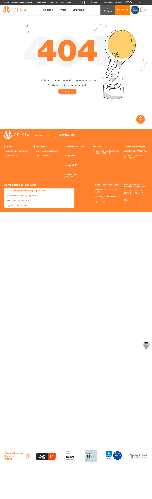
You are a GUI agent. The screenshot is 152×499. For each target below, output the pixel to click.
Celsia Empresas (43, 156)
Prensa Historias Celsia (75, 146)
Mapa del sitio (99, 201)
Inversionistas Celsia (56, 2)
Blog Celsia (69, 156)
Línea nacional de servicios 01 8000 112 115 (107, 152)
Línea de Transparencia (134, 146)
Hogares (48, 9)
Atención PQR (70, 165)
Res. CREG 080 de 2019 (18, 201)
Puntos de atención (14, 156)
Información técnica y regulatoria (22, 196)
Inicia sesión (122, 10)
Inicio (67, 91)
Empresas (78, 9)
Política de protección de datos (107, 185)
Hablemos (97, 146)
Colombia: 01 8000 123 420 (135, 151)
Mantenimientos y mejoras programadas (26, 191)
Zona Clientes (108, 9)
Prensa (69, 2)
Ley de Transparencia (17, 205)
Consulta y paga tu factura (17, 151)
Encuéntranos (92, 2)
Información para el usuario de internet (17, 2)
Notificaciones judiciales (70, 175)
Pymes (62, 9)
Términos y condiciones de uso (107, 197)
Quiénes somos (41, 2)
